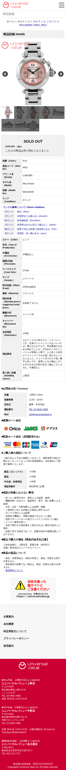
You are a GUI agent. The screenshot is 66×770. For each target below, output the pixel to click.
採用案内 (8, 645)
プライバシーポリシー (16, 638)
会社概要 (8, 623)
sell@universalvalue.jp (40, 414)
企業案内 (8, 616)
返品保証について (14, 570)
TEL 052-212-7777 (11, 753)
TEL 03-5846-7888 (38, 409)
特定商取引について (15, 631)
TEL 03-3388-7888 (11, 723)
